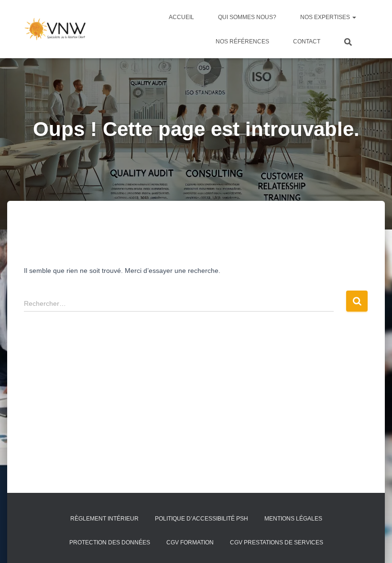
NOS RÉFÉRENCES (242, 41)
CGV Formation (190, 542)
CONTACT (306, 41)
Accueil (181, 17)
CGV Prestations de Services (276, 542)
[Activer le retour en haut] (373, 544)
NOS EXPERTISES (325, 17)
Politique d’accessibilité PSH (201, 518)
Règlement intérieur (104, 518)
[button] (353, 17)
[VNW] (55, 29)
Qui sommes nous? (247, 17)
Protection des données (109, 542)
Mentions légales (293, 518)
